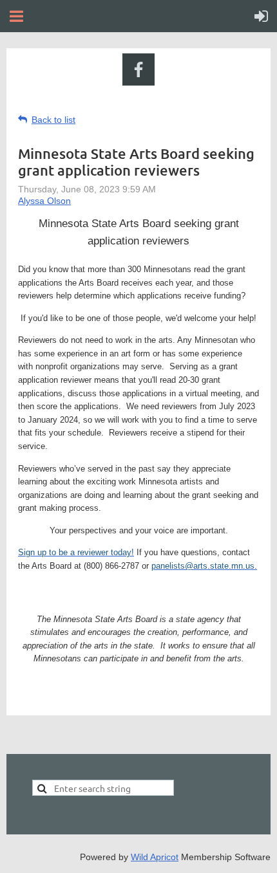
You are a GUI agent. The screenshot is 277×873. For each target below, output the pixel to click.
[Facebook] (138, 69)
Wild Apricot (154, 857)
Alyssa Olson (44, 201)
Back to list (53, 120)
